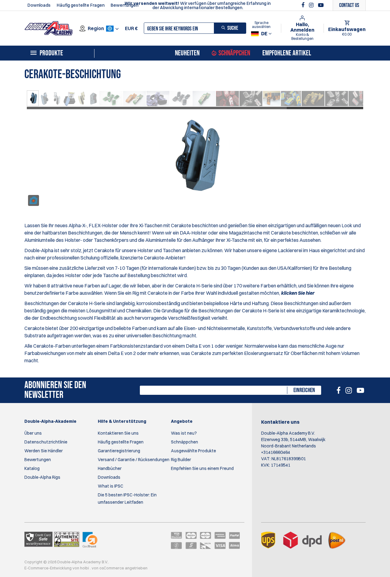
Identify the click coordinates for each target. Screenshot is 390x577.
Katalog (32, 468)
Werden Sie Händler (43, 451)
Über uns (33, 433)
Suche (232, 28)
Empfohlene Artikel (286, 53)
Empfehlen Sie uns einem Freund (202, 468)
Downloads (39, 5)
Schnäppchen (234, 53)
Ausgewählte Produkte (193, 451)
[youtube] (321, 5)
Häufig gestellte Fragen (81, 5)
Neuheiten (187, 53)
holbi (85, 567)
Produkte (51, 53)
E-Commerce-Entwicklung (48, 567)
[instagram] (312, 5)
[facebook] (303, 5)
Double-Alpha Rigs (42, 477)
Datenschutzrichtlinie (45, 442)
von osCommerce (108, 567)
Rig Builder (181, 459)
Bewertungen (124, 5)
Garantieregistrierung (119, 451)
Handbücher (110, 468)
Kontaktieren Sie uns (118, 433)
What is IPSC (110, 486)
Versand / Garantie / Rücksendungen (133, 459)
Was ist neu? (184, 433)
